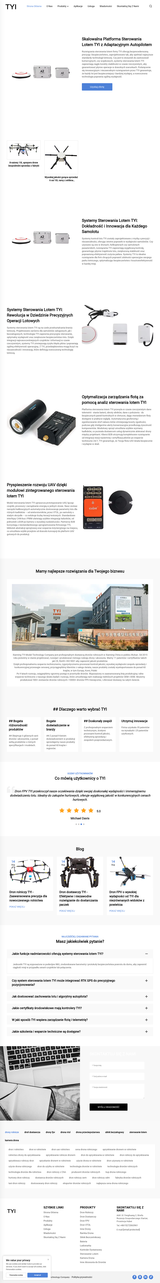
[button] (76, 824)
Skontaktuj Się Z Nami (128, 6)
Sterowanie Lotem (89, 1254)
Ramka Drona (87, 1233)
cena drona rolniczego (86, 1149)
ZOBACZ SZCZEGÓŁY (23, 150)
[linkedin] (145, 1277)
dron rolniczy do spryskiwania (134, 1155)
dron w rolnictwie (37, 1149)
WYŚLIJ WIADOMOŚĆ (109, 1107)
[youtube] (140, 1277)
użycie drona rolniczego (20, 1166)
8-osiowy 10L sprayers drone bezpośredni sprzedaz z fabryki (23, 164)
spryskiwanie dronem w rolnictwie (119, 1149)
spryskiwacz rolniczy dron (21, 1160)
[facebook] (134, 1277)
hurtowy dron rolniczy (19, 1177)
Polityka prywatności (82, 1277)
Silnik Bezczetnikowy (90, 1237)
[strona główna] (11, 6)
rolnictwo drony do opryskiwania (24, 1155)
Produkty (62, 6)
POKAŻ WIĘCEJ (17, 906)
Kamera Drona (87, 1258)
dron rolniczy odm (101, 1177)
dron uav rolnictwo (61, 1149)
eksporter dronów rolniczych (77, 1183)
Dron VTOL (85, 1225)
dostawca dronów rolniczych (49, 1177)
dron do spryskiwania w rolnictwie (97, 1155)
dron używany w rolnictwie (120, 1160)
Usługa (91, 6)
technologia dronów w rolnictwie (86, 1166)
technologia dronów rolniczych (122, 1166)
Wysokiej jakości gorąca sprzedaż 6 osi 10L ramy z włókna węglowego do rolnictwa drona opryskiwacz (61, 179)
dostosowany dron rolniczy (44, 1183)
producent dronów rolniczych (86, 1172)
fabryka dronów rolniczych (128, 1177)
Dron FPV (84, 1220)
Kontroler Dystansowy (91, 1249)
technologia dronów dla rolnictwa (24, 1172)
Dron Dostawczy (88, 1216)
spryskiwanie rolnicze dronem (60, 1155)
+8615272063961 (129, 1225)
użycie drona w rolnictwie (88, 1160)
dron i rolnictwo (16, 1149)
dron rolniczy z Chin (56, 1172)
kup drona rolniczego (116, 1172)
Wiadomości (106, 6)
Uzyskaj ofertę (97, 87)
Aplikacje (78, 6)
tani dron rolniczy (16, 1183)
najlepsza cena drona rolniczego (112, 1183)
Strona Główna (34, 6)
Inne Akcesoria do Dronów (93, 1262)
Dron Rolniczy (87, 1212)
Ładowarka (85, 1245)
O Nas (49, 6)
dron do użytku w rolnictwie (50, 1166)
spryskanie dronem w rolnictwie (55, 1160)
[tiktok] (151, 1277)
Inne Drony (85, 1229)
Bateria (83, 1241)
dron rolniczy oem (78, 1177)
